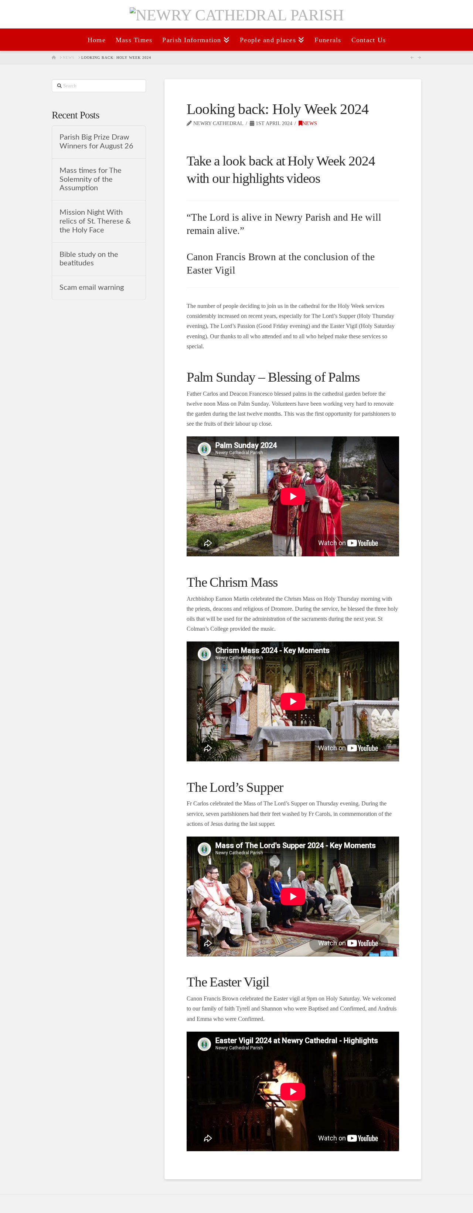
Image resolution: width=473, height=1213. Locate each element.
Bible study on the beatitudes (88, 259)
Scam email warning (91, 287)
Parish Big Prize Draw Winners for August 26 (96, 142)
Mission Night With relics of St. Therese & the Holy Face (95, 221)
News (309, 123)
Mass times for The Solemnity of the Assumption (90, 179)
